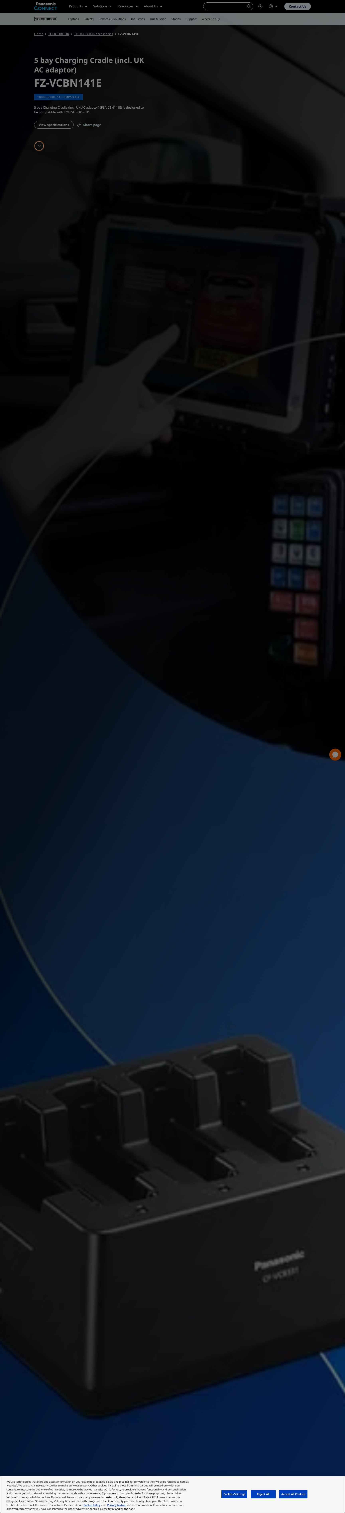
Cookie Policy (91, 1505)
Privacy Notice (116, 1505)
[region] (172, 1494)
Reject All (263, 1494)
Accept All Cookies (293, 1494)
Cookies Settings (234, 1494)
